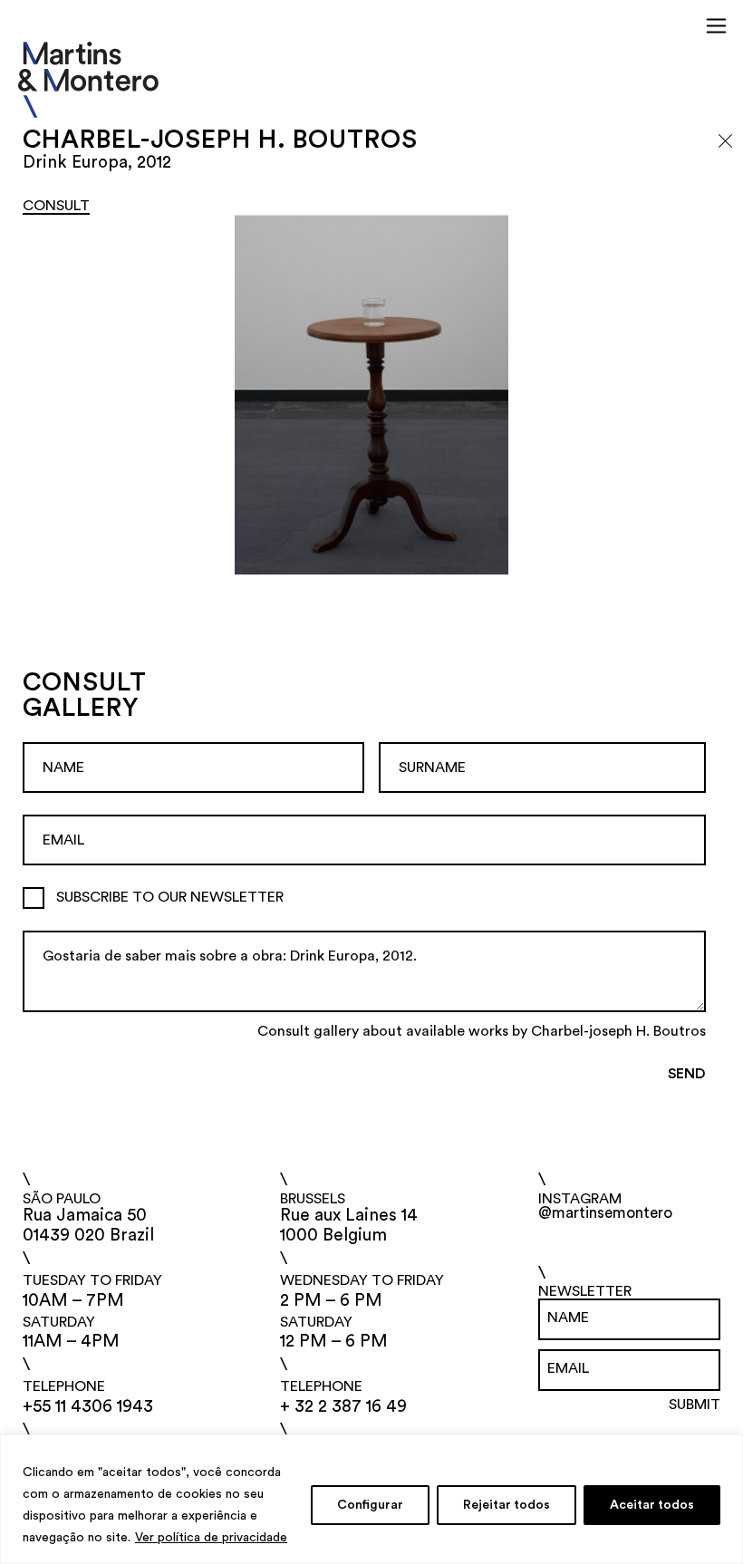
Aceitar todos (652, 1505)
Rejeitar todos (506, 1505)
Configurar (370, 1505)
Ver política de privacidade (211, 1537)
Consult (56, 205)
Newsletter (585, 1291)
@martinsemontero (605, 1213)
